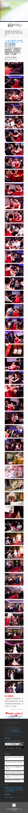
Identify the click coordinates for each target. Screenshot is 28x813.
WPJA (19, 797)
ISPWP (15, 797)
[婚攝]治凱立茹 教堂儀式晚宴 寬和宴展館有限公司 (14, 776)
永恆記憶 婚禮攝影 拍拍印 (12, 723)
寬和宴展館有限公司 (11, 788)
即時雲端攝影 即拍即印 (16, 741)
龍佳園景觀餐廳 (10, 790)
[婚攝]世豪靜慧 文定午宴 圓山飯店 (13, 780)
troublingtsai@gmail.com (13, 727)
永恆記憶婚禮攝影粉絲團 (14, 730)
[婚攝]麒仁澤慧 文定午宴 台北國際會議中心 (14, 763)
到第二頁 (15, 42)
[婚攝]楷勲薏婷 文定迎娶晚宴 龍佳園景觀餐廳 (14, 758)
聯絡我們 (11, 797)
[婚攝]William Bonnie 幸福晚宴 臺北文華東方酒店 (14, 768)
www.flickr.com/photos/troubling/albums (13, 734)
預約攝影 (20, 40)
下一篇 (21, 42)
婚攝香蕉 (13, 43)
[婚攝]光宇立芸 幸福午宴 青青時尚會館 (14, 772)
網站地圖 (6, 797)
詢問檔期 (13, 40)
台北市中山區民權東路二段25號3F (16, 731)
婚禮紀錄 (11, 787)
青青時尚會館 (11, 791)
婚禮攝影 (6, 787)
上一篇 (7, 40)
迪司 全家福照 (7, 741)
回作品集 (8, 42)
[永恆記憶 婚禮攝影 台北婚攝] (14, 25)
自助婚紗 (16, 787)
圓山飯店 (16, 790)
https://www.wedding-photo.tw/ (13, 728)
